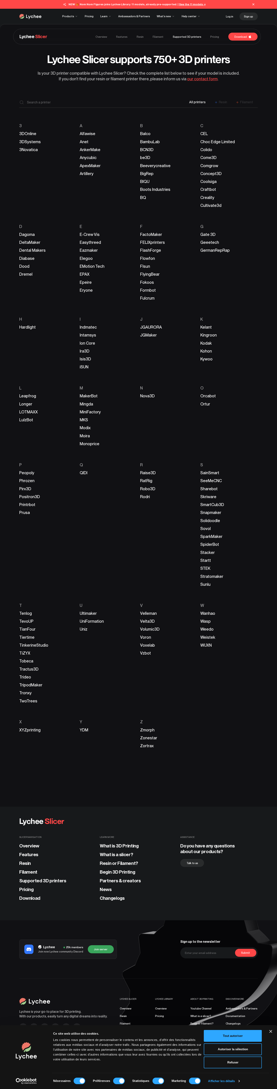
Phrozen (26, 480)
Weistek (207, 637)
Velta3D (147, 621)
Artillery (86, 173)
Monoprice (89, 443)
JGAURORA (151, 327)
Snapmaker (210, 512)
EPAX (84, 274)
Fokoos (147, 282)
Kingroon (208, 335)
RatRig (146, 480)
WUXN (206, 645)
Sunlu (205, 584)
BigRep (147, 173)
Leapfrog (27, 395)
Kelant (206, 327)
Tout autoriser (233, 1035)
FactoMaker (151, 234)
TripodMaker (30, 685)
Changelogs (112, 898)
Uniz (83, 629)
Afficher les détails (221, 1081)
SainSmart (209, 472)
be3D (145, 157)
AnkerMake (90, 149)
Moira (85, 435)
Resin (25, 863)
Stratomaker (211, 576)
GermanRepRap (215, 250)
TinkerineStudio (33, 645)
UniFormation (92, 621)
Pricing (26, 889)
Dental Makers (32, 250)
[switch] (119, 1081)
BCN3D (147, 149)
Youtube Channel (201, 1008)
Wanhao (207, 613)
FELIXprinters (152, 242)
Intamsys (88, 335)
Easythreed (90, 242)
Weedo (207, 629)
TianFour (27, 629)
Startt (205, 560)
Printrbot (27, 504)
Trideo (25, 677)
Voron (145, 637)
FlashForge (150, 250)
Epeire (86, 282)
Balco (145, 133)
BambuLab (150, 141)
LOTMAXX (28, 412)
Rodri (145, 496)
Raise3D (148, 472)
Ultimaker (88, 613)
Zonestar (148, 737)
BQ (143, 197)
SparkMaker (211, 536)
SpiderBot (209, 544)
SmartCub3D (212, 504)
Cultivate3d (210, 205)
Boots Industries (155, 189)
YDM (84, 730)
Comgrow (209, 165)
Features (28, 854)
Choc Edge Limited (217, 141)
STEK (205, 568)
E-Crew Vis (90, 234)
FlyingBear (150, 274)
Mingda (86, 404)
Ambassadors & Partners (241, 1008)
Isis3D (85, 359)
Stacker (207, 552)
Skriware (208, 496)
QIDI (83, 472)
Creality (207, 197)
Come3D (208, 157)
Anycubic (88, 157)
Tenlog (25, 613)
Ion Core (87, 343)
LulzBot (26, 419)
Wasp (205, 621)
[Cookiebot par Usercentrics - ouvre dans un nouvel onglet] (26, 1081)
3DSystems (30, 141)
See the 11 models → (192, 4)
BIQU (144, 181)
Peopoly (26, 472)
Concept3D (211, 173)
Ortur (205, 404)
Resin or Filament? (119, 863)
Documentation (235, 1016)
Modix (85, 427)
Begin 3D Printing (117, 872)
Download (29, 898)
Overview (29, 846)
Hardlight (27, 327)
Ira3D (84, 351)
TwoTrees (28, 701)
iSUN (84, 366)
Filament (28, 872)
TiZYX (24, 653)
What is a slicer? (116, 854)
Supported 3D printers (42, 881)
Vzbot (145, 653)
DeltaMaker (29, 242)
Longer (25, 404)
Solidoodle (210, 520)
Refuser (232, 1062)
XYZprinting (30, 730)
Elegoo (86, 258)
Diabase (26, 258)
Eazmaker (89, 250)
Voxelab (147, 645)
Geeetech (209, 242)
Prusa (24, 512)
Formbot (148, 290)
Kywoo (206, 359)
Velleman (148, 613)
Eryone (86, 290)
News (106, 889)
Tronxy (25, 692)
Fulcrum (147, 298)
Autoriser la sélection (233, 1049)
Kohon (206, 351)
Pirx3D (25, 488)
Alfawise (87, 133)
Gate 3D (208, 234)
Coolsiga (208, 181)
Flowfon (147, 258)
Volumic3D (150, 629)
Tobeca (26, 661)
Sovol (205, 528)
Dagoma (27, 234)
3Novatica (28, 149)
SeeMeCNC (211, 480)
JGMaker (148, 335)
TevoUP (26, 621)
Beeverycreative (155, 165)
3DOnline (27, 133)
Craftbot (208, 189)
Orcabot (208, 395)
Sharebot (209, 488)
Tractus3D (29, 669)
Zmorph (147, 730)
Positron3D (29, 496)
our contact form (202, 78)
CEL (204, 133)
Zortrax (147, 745)
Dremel (25, 274)
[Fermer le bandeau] (270, 1031)
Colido (206, 149)
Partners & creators (120, 881)
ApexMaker (90, 165)
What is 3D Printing (119, 846)
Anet (84, 141)
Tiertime (26, 637)
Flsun (145, 266)
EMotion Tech (92, 266)
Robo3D (147, 488)
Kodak (206, 343)
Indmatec (88, 327)
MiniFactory (90, 412)
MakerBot (89, 395)
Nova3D (147, 395)
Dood (24, 266)
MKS (84, 419)
